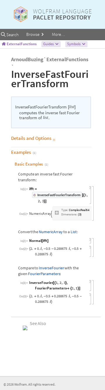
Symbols (74, 43)
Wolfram (20, 384)
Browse (33, 34)
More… (58, 34)
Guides (49, 43)
